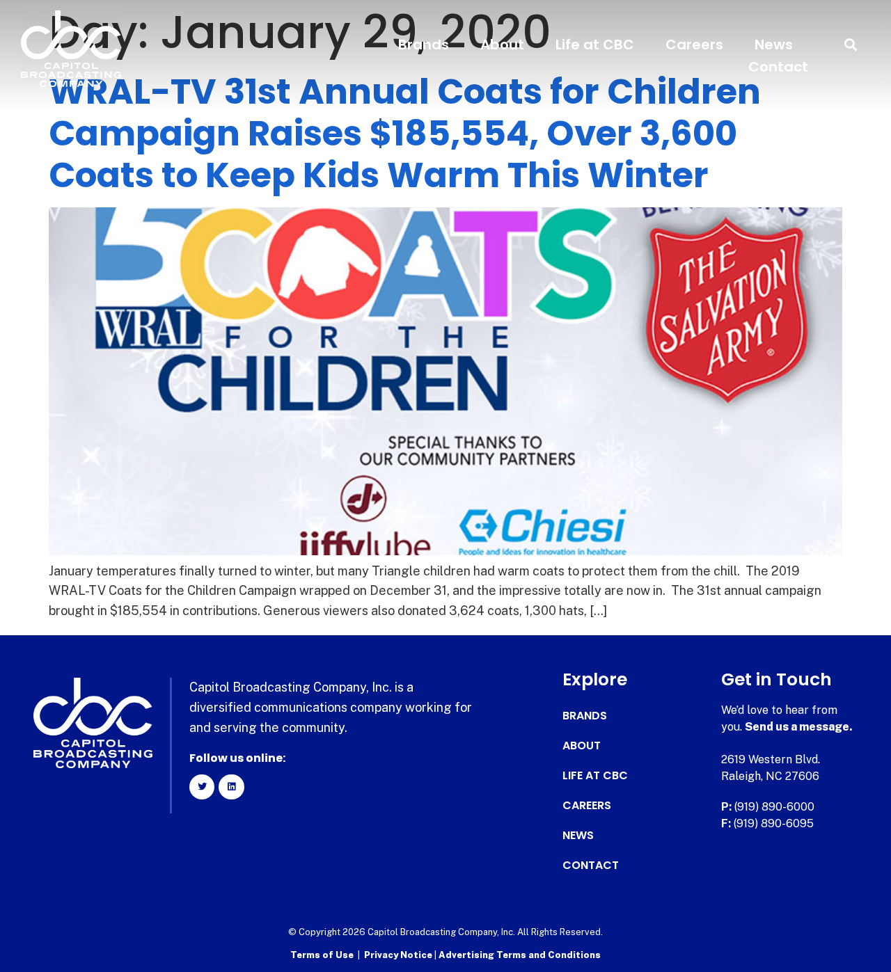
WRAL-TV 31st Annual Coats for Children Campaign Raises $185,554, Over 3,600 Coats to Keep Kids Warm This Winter (405, 133)
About (502, 44)
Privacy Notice (399, 955)
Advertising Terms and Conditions (520, 955)
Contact (778, 67)
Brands (423, 44)
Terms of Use (322, 955)
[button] (850, 44)
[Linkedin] (231, 786)
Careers (694, 44)
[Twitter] (201, 786)
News (774, 44)
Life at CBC (594, 44)
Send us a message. (799, 726)
